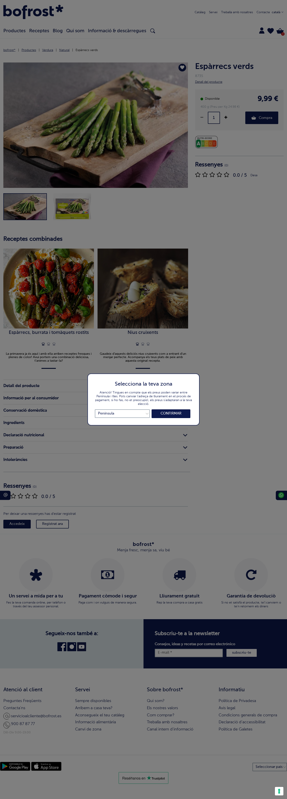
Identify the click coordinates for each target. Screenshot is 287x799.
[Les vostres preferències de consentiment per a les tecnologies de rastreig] (279, 791)
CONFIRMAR (171, 413)
